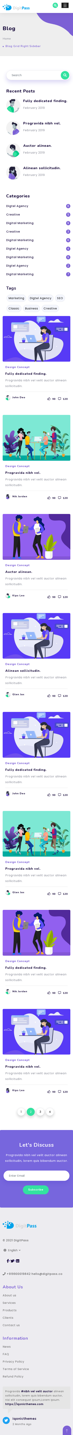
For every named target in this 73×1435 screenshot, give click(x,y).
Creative (13, 215)
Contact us (11, 1325)
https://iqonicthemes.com (24, 1404)
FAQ (6, 1354)
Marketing (16, 298)
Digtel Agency (17, 206)
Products (10, 1310)
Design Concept (17, 367)
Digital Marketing (20, 223)
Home (7, 39)
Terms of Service (16, 1369)
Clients (8, 1318)
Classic (14, 308)
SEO (60, 298)
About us (9, 1295)
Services (9, 1303)
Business (31, 308)
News (7, 1347)
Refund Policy (13, 1376)
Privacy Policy (13, 1362)
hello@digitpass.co (47, 1274)
